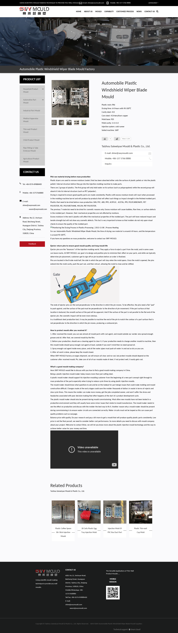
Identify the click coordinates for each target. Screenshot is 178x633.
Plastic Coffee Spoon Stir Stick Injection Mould (63, 532)
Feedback (32, 244)
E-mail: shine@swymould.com (119, 153)
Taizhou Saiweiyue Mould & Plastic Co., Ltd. (60, 624)
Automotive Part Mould (29, 101)
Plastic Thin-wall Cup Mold (140, 530)
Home (78, 12)
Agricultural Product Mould (31, 160)
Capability (109, 12)
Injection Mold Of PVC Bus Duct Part (115, 530)
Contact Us (149, 12)
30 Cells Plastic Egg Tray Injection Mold (89, 530)
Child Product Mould (31, 140)
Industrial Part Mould (31, 111)
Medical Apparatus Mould (30, 120)
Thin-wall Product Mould (30, 130)
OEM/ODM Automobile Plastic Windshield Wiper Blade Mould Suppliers (116, 624)
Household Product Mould (30, 90)
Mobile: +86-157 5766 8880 (118, 158)
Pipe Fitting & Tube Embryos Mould (30, 149)
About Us (88, 12)
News (139, 12)
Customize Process (125, 12)
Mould (98, 12)
